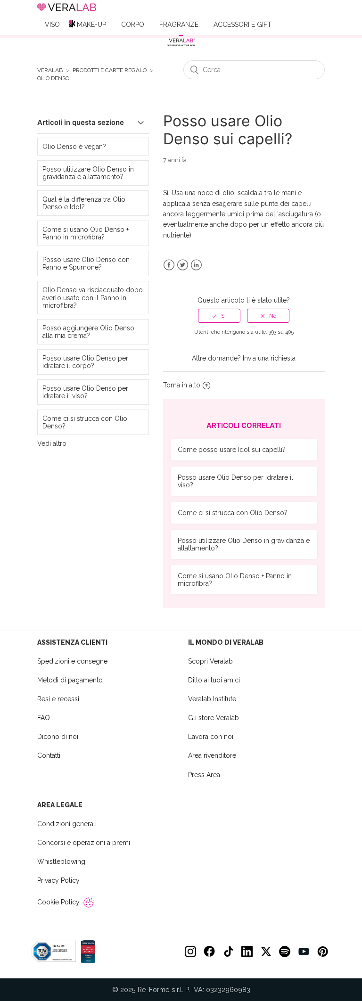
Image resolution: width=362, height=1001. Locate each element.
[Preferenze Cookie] (89, 902)
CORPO (132, 24)
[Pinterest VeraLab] (322, 951)
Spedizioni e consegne (72, 661)
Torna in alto (181, 385)
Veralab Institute (212, 699)
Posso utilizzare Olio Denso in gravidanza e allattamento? (88, 173)
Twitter (183, 265)
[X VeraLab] (265, 951)
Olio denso (53, 78)
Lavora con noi (210, 736)
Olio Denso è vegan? (74, 146)
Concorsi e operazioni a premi (83, 842)
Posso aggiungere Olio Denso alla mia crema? (88, 331)
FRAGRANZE (178, 24)
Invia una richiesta (269, 358)
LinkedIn (196, 265)
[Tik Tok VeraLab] (228, 951)
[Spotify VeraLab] (284, 951)
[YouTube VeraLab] (303, 951)
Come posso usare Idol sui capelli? (232, 449)
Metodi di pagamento (70, 680)
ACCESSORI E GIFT (243, 24)
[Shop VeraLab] (181, 38)
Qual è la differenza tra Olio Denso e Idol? (83, 203)
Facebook (169, 265)
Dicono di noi (57, 736)
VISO (52, 24)
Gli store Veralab (213, 718)
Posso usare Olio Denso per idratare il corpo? (85, 361)
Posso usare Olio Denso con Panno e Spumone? (86, 263)
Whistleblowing (61, 861)
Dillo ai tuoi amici (214, 680)
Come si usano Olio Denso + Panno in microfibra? (85, 233)
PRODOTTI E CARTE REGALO (110, 70)
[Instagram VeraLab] (190, 951)
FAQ (43, 718)
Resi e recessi (58, 699)
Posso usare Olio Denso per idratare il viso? (85, 392)
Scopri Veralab (210, 661)
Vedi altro (51, 443)
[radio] (219, 316)
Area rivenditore (212, 755)
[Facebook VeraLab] (209, 951)
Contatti (48, 755)
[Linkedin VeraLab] (247, 951)
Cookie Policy (58, 902)
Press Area (204, 775)
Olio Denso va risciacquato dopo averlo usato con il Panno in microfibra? (92, 297)
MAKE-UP (91, 24)
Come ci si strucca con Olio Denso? (84, 422)
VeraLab (50, 70)
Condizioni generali (67, 824)
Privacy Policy (58, 880)
